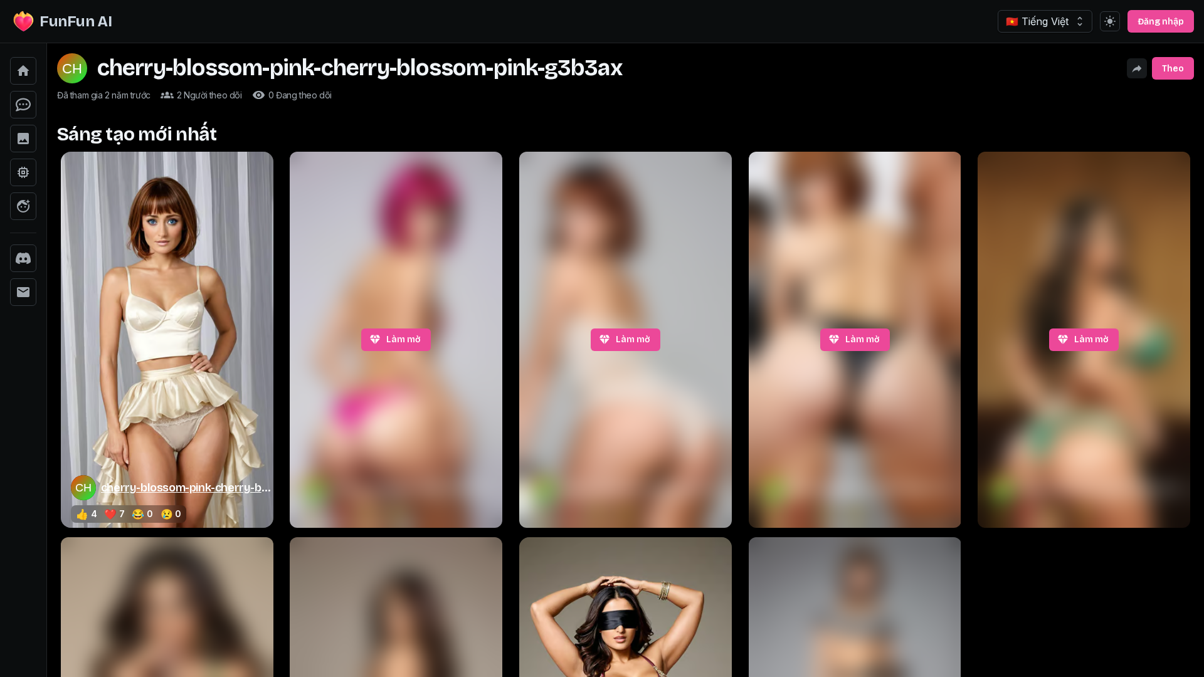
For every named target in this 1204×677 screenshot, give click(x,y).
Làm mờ (403, 339)
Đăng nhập (1161, 21)
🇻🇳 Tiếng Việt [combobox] (1037, 21)
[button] (23, 71)
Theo (1173, 68)
